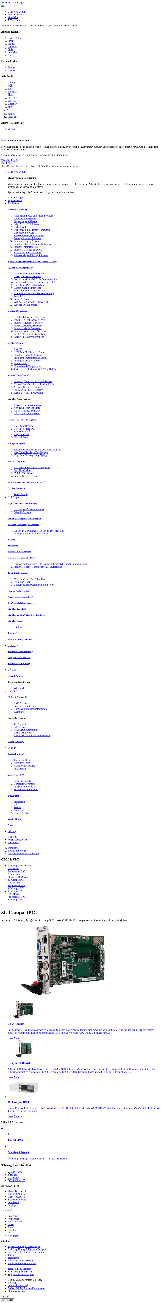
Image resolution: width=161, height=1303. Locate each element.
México (11, 43)
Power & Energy (22, 299)
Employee (12, 825)
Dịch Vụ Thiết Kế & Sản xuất (20, 603)
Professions (19, 801)
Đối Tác (12, 669)
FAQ (10, 1233)
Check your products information (30, 709)
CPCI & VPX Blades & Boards (29, 352)
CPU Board (13, 868)
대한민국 (13, 97)
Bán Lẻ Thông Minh (16, 461)
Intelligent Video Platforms (27, 360)
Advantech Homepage (12, 2)
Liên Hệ (12, 831)
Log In (22, 11)
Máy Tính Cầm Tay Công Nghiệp (31, 452)
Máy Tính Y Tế (21, 434)
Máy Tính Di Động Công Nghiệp (30, 455)
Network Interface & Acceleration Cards (34, 384)
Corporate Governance (25, 783)
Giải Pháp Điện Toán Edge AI (29, 509)
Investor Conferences (24, 786)
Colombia (12, 52)
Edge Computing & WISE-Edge (22, 503)
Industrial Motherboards (26, 246)
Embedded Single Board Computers (32, 229)
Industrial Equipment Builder (21, 558)
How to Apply (21, 813)
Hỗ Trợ (11, 691)
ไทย (10, 110)
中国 (10, 85)
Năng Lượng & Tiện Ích (18, 591)
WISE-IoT (19, 688)
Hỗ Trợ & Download (17, 697)
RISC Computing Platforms (27, 252)
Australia (12, 82)
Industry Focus (15, 1221)
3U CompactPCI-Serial (19, 865)
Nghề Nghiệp (13, 795)
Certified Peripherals (17, 488)
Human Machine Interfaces (27, 287)
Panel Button (7, 163)
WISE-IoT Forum (23, 732)
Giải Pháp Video (15, 621)
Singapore (13, 103)
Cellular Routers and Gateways (29, 317)
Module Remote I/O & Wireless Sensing (34, 293)
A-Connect (13, 842)
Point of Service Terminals (27, 476)
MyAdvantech (15, 14)
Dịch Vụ (12, 645)
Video (11, 1224)
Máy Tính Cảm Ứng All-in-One (29, 579)
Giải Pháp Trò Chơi (16, 609)
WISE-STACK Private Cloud (28, 392)
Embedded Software (24, 232)
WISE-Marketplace (17, 839)
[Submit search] (74, 166)
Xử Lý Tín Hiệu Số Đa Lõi (27, 410)
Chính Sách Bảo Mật (18, 1285)
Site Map (12, 1282)
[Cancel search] (77, 166)
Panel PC (18, 296)
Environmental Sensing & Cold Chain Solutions (37, 449)
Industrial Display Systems (27, 241)
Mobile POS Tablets (24, 473)
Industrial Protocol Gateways (28, 322)
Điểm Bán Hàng (22, 582)
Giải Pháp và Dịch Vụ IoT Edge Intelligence (27, 615)
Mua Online (16, 1171)
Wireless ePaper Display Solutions (31, 255)
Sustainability (14, 819)
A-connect (13, 1235)
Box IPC (18, 349)
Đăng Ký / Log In (16, 171)
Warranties (19, 711)
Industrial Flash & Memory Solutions (32, 244)
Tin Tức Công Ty (16, 1194)
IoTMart (12, 836)
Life (16, 804)
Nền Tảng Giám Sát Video (27, 407)
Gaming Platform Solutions (27, 238)
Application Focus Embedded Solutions (33, 215)
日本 (10, 94)
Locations (19, 810)
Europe (11, 67)
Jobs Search (13, 1202)
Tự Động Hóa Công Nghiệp (20, 267)
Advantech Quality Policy (19, 663)
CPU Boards (14, 882)
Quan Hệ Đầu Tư (15, 775)
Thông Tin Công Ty (24, 760)
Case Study (13, 1216)
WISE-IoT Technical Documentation (32, 735)
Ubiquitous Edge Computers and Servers (34, 584)
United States (14, 38)
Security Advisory (16, 741)
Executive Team (22, 762)
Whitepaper (13, 1218)
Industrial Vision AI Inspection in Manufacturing (38, 566)
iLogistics (12, 633)
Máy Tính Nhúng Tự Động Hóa (30, 290)
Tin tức (11, 1227)
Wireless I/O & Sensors (25, 304)
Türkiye (11, 114)
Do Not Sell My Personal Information (26, 1288)
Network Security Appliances (28, 387)
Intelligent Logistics (16, 443)
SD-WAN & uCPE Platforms (28, 390)
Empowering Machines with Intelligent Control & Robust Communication (50, 564)
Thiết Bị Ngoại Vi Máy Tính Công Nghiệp (35, 369)
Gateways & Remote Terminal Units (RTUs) (36, 282)
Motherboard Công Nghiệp (27, 366)
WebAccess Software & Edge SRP (31, 302)
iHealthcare (13, 545)
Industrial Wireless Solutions (28, 249)
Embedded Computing (17, 209)
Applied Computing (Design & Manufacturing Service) (32, 261)
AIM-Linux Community (26, 729)
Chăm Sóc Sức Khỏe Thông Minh (22, 420)
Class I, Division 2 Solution (27, 276)
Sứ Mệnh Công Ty (17, 1199)
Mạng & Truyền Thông (18, 375)
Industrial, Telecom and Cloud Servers (33, 381)
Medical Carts (21, 437)
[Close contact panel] (2, 1128)
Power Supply (21, 494)
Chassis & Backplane (18, 877)
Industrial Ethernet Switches (28, 325)
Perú (10, 55)
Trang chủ (13, 847)
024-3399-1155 (17, 1180)
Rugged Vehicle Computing (20, 597)
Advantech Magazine (24, 765)
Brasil (10, 40)
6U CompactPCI (16, 891)
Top (6, 1297)
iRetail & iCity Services (18, 573)
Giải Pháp (12, 497)
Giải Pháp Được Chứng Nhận (29, 285)
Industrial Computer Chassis (28, 355)
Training (18, 807)
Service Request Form (25, 706)
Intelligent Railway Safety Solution (31, 533)
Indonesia (12, 91)
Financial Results (22, 781)
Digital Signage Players (25, 221)
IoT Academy (21, 727)
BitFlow (18, 627)
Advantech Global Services (19, 651)
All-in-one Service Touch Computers (32, 467)
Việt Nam (15, 20)
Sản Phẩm (13, 203)
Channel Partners (16, 676)
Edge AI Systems (22, 512)
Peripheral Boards (16, 885)
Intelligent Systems (16, 343)
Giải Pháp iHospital (23, 426)
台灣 (10, 106)
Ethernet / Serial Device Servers (29, 320)
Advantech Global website (23, 25)
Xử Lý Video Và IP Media (27, 413)
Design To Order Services (19, 657)
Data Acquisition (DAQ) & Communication (35, 279)
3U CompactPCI (16, 879)
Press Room (20, 768)
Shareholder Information (26, 789)
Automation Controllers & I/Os (29, 273)
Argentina (12, 46)
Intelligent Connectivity (18, 311)
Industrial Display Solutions (20, 639)
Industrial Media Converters (28, 328)
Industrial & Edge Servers (19, 551)
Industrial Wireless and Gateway (30, 331)
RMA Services (21, 703)
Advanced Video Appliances (28, 405)
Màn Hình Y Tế (22, 431)
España (11, 70)
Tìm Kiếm (13, 17)
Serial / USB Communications (29, 337)
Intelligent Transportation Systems (30, 357)
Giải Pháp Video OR (24, 428)
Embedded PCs (21, 227)
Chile (10, 49)
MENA (11, 129)
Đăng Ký (12, 11)
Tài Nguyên (20, 724)
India (10, 88)
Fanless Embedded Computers (29, 235)
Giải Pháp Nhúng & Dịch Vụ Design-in (24, 518)
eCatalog (12, 1230)
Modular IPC (20, 363)
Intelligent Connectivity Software (30, 334)
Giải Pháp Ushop (22, 470)
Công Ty (12, 747)
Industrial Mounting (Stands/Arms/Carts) (26, 482)
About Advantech (15, 754)
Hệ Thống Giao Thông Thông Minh (23, 524)
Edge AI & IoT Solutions (26, 224)
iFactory (11, 540)
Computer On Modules (25, 218)
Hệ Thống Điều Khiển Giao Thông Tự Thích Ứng (39, 530)
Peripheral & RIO (16, 871)
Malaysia (12, 101)
